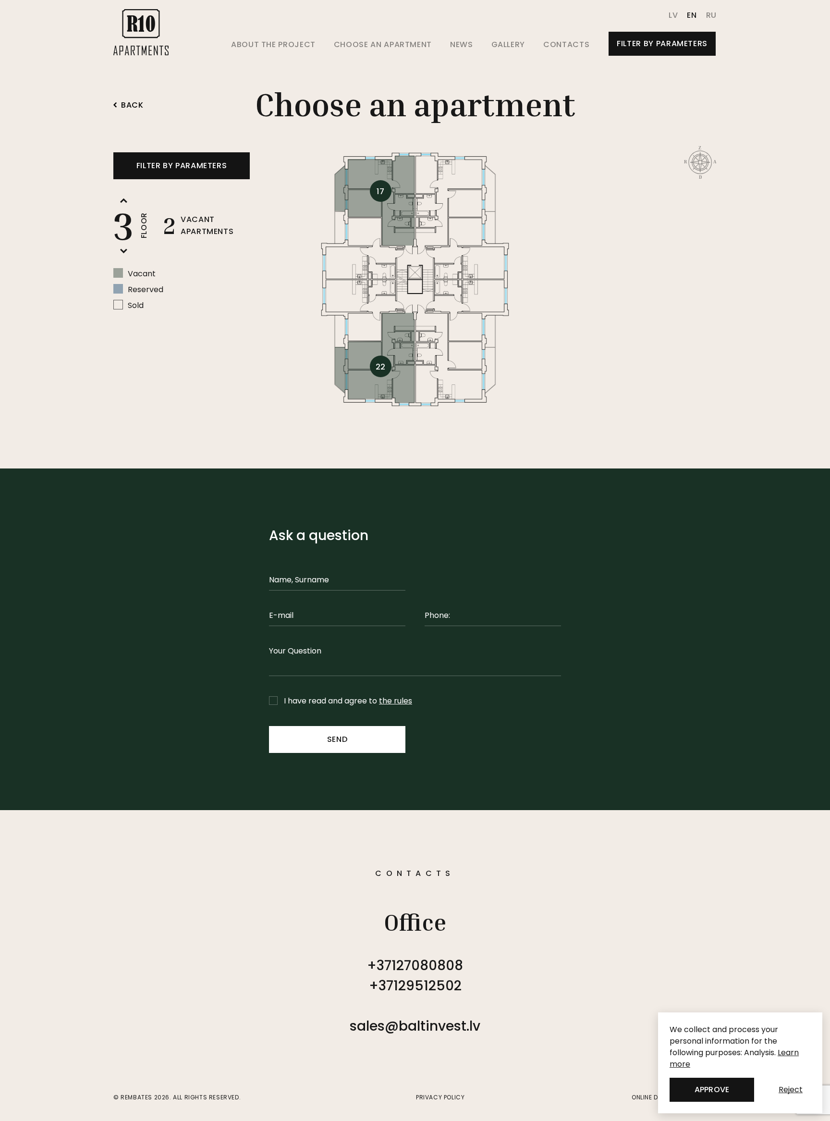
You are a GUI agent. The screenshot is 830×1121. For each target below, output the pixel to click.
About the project (273, 44)
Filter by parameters (662, 43)
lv (673, 15)
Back (132, 105)
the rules (395, 700)
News (461, 44)
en (691, 15)
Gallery (508, 44)
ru (711, 15)
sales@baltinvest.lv (415, 1026)
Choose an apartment (383, 44)
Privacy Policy (440, 1097)
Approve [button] (712, 1089)
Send (337, 739)
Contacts (566, 44)
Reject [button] (791, 1089)
